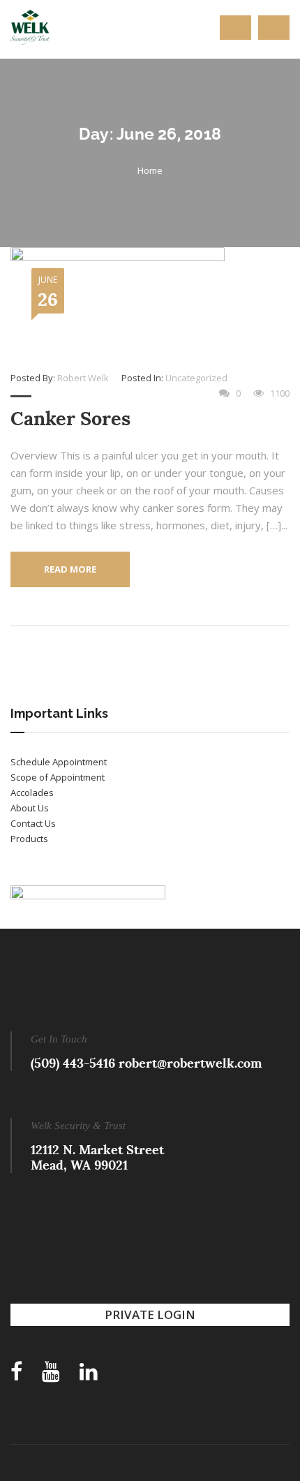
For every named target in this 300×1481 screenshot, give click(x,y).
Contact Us (33, 823)
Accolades (32, 792)
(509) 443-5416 (73, 1063)
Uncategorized (196, 377)
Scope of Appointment (57, 777)
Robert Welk (83, 377)
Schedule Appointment (58, 762)
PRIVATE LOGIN (150, 1314)
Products (29, 838)
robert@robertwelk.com (190, 1063)
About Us (29, 808)
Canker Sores (70, 418)
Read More (70, 569)
